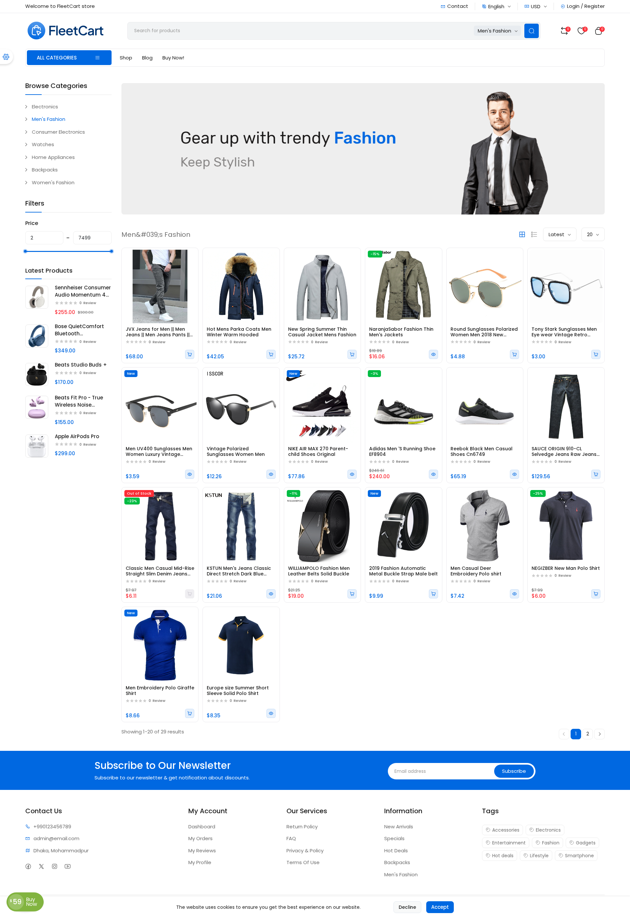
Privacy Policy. (324, 508)
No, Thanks (364, 486)
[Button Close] (424, 395)
